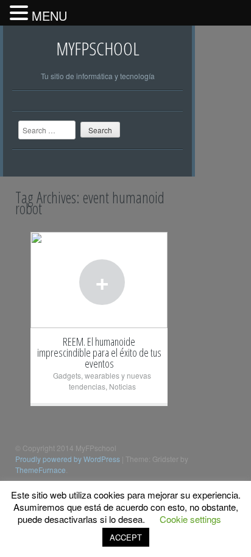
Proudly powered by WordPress (67, 459)
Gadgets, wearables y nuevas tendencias (102, 380)
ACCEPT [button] (126, 537)
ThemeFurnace (40, 469)
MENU (49, 15)
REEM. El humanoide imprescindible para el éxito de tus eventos (99, 352)
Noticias (122, 386)
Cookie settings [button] (190, 519)
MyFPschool (98, 48)
